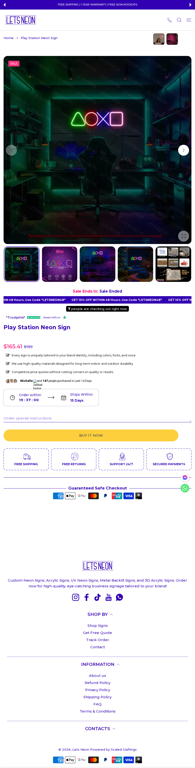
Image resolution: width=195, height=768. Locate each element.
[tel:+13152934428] (169, 20)
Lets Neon (80, 749)
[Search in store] (179, 20)
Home (9, 38)
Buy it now (91, 435)
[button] (4, 5)
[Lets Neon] (21, 20)
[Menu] (189, 20)
